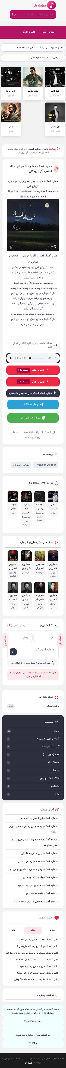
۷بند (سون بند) (51, 755)
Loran (56, 770)
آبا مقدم (55, 786)
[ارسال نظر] (13, 651)
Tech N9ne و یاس (49, 778)
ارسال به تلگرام (31, 405)
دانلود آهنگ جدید (48, 181)
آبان (57, 794)
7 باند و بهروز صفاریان (48, 739)
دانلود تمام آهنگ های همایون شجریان (30, 393)
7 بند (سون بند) (50, 747)
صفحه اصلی (48, 32)
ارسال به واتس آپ (30, 418)
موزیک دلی (44, 5)
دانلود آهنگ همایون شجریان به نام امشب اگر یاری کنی (31, 169)
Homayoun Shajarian (45, 465)
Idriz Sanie (53, 762)
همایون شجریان (21, 465)
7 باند (56, 731)
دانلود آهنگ (28, 32)
